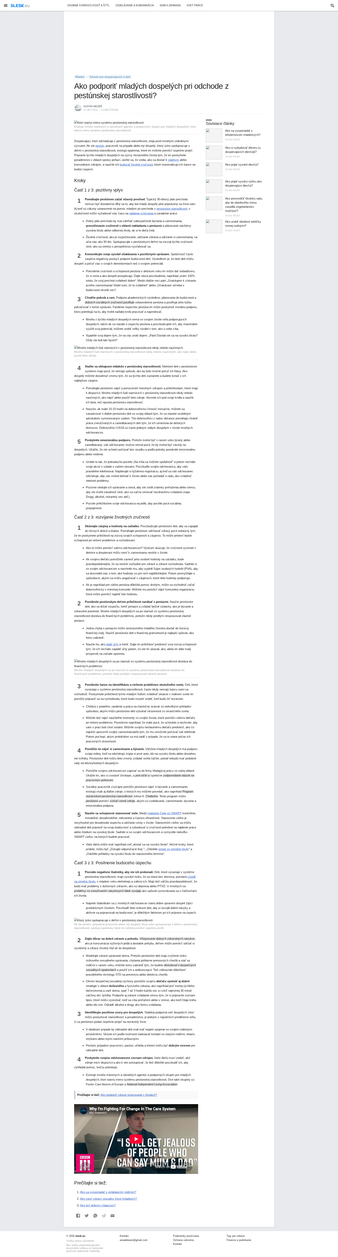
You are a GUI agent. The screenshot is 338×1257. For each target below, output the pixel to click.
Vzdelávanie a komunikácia (134, 5)
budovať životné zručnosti (136, 164)
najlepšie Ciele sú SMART (164, 813)
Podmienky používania (186, 1236)
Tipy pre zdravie (236, 1236)
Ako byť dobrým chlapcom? (98, 1205)
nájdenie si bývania (141, 213)
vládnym (173, 159)
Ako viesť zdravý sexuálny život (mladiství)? (108, 1198)
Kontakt (177, 1244)
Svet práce (195, 5)
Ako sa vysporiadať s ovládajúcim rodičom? (108, 1192)
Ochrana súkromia (183, 1240)
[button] (78, 1216)
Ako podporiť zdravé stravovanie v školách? (129, 1094)
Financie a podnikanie (239, 1240)
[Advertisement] (169, 42)
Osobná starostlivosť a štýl (88, 5)
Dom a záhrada (170, 5)
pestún (99, 145)
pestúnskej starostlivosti (171, 208)
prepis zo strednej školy (173, 849)
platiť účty (112, 644)
